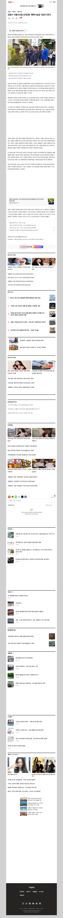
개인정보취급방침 (31, 908)
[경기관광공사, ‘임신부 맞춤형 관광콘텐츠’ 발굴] (11, 543)
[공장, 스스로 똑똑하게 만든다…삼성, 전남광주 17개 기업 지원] (11, 621)
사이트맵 (37, 908)
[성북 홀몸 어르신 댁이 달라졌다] (11, 659)
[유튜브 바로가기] (30, 903)
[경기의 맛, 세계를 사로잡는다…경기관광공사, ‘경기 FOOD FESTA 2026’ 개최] (11, 552)
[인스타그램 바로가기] (33, 903)
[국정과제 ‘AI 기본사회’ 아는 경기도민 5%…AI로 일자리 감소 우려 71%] (11, 535)
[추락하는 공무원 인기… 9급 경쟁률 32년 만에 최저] (11, 731)
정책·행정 (10, 529)
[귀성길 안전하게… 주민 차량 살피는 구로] (11, 667)
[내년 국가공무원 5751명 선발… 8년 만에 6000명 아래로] (11, 739)
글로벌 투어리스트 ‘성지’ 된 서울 (17, 223)
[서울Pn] (10, 2)
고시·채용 (41, 891)
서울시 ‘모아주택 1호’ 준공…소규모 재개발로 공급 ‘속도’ (22, 225)
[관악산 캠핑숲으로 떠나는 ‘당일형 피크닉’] (11, 676)
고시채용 (10, 717)
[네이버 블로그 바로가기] (40, 903)
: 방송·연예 (12, 754)
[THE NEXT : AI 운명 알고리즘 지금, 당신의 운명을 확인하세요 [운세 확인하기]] (31, 247)
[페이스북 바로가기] (23, 903)
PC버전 (41, 908)
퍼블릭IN (22, 895)
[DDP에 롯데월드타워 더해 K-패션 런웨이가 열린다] (11, 612)
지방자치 (14, 11)
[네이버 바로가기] (36, 903)
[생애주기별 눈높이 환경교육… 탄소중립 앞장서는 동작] (11, 684)
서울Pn (9, 11)
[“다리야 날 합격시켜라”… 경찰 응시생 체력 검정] (11, 723)
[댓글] (20, 18)
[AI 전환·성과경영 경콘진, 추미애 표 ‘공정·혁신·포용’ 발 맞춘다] (11, 560)
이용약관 (25, 908)
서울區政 (10, 653)
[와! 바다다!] (11, 604)
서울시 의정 (19, 11)
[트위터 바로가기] (26, 903)
